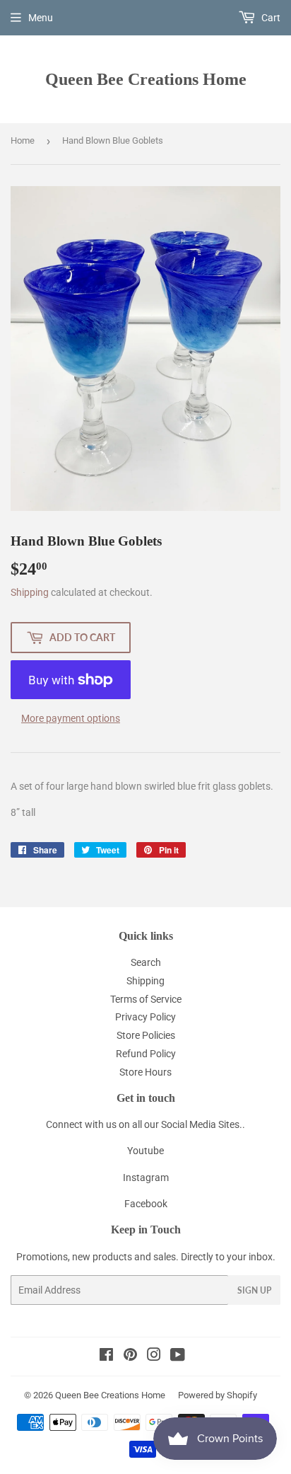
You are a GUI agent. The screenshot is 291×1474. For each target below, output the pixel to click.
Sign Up (254, 1290)
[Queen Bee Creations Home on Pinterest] (130, 1356)
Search (146, 962)
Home (23, 140)
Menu (40, 17)
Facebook (145, 1203)
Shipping (30, 592)
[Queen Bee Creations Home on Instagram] (154, 1356)
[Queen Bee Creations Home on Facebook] (106, 1356)
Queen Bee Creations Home (146, 78)
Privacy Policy (145, 1017)
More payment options (70, 718)
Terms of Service (146, 999)
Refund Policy (146, 1053)
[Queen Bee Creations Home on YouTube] (177, 1356)
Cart (269, 17)
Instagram (146, 1177)
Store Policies (146, 1035)
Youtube (145, 1150)
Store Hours (145, 1072)
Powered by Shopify (217, 1395)
